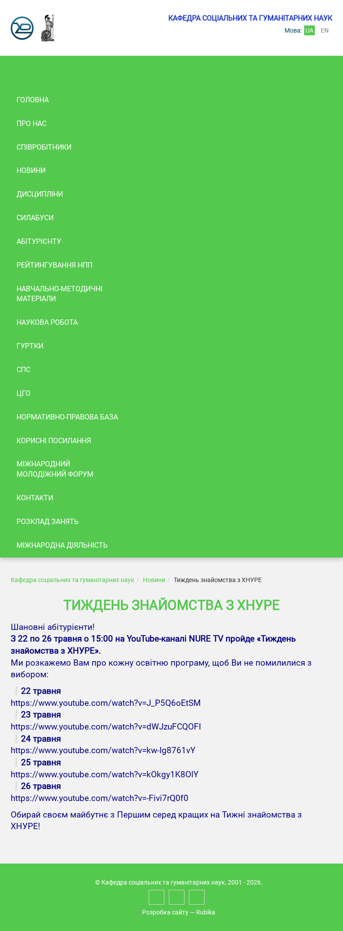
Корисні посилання (54, 440)
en (325, 30)
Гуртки (30, 346)
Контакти (35, 498)
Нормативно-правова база (67, 417)
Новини (31, 170)
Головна (33, 100)
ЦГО (23, 393)
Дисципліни (40, 194)
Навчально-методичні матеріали (59, 294)
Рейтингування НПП (54, 265)
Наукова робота (47, 322)
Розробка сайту (165, 912)
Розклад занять (48, 521)
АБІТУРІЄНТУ (39, 241)
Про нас (31, 123)
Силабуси (35, 218)
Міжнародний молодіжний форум (55, 469)
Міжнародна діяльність (62, 545)
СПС (23, 369)
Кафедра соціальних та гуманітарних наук (72, 579)
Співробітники (44, 147)
